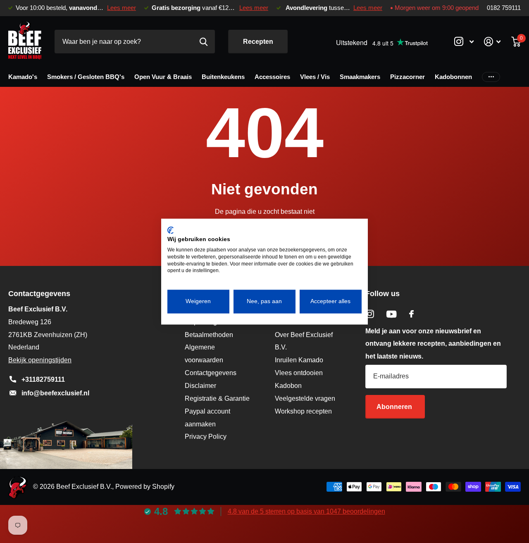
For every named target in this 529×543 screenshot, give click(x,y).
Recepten (258, 41)
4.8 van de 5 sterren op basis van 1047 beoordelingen (306, 511)
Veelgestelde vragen (305, 398)
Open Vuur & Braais (163, 76)
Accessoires (272, 76)
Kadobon (288, 385)
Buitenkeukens (223, 76)
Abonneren (395, 406)
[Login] (492, 41)
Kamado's (22, 76)
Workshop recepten (303, 411)
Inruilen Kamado (299, 360)
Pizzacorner (407, 76)
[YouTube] (391, 314)
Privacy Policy (205, 436)
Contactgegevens (210, 372)
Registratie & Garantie (217, 398)
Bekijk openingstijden (39, 360)
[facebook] (411, 314)
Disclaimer (200, 385)
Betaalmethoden (209, 334)
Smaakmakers (360, 76)
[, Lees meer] (464, 41)
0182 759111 (504, 8)
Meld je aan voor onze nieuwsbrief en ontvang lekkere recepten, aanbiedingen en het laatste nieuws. (433, 344)
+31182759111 (43, 379)
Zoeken (203, 41)
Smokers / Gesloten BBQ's (85, 76)
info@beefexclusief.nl (55, 393)
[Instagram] (369, 314)
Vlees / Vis (315, 76)
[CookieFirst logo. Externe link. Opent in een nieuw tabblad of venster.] (170, 230)
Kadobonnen (453, 76)
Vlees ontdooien (299, 372)
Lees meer (121, 8)
